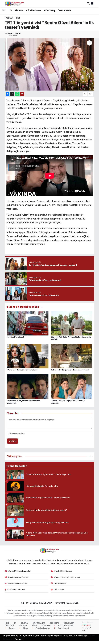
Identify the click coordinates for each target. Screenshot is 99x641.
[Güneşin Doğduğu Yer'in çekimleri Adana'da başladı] (71, 323)
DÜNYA (34, 625)
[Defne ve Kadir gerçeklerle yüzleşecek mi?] (71, 356)
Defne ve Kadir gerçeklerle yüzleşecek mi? (70, 370)
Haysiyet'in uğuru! (15, 337)
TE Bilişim (86, 625)
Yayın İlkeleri (63, 628)
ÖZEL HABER (64, 11)
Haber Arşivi (59, 590)
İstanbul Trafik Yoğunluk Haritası (67, 577)
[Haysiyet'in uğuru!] (27, 323)
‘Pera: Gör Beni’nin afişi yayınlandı (22, 370)
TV (10, 11)
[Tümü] (91, 456)
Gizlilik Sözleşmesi (65, 625)
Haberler (9, 18)
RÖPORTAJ (49, 11)
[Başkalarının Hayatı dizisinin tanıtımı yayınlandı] (27, 387)
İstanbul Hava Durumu (63, 571)
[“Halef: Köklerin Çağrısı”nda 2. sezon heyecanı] (71, 387)
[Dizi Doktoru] (14, 4)
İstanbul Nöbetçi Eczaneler (19, 571)
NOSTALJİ (10, 625)
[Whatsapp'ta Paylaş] (17, 94)
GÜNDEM (46, 625)
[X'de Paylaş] (12, 94)
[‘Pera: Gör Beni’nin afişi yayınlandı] (27, 356)
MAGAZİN (22, 625)
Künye (25, 628)
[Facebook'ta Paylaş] (7, 94)
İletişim (11, 628)
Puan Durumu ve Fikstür (17, 583)
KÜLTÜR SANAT (33, 11)
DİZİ (4, 11)
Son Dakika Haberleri (16, 590)
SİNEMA (19, 11)
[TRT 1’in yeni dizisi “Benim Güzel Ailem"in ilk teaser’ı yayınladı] (49, 64)
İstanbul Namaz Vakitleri (18, 577)
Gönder (12, 441)
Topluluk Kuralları (42, 628)
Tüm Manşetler (60, 583)
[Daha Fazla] (22, 94)
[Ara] (88, 4)
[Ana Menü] (92, 4)
